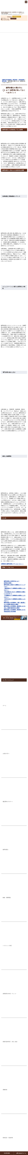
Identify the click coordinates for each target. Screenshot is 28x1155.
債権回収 (5, 1089)
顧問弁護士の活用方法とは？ (11, 581)
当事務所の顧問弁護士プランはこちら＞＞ (12, 563)
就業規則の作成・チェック (9, 993)
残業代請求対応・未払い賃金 (10, 1041)
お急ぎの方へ (6, 753)
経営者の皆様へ (8, 583)
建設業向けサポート (8, 801)
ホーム (4, 705)
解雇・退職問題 (7, 897)
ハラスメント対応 (7, 945)
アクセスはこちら (16, 16)
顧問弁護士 (5, 849)
